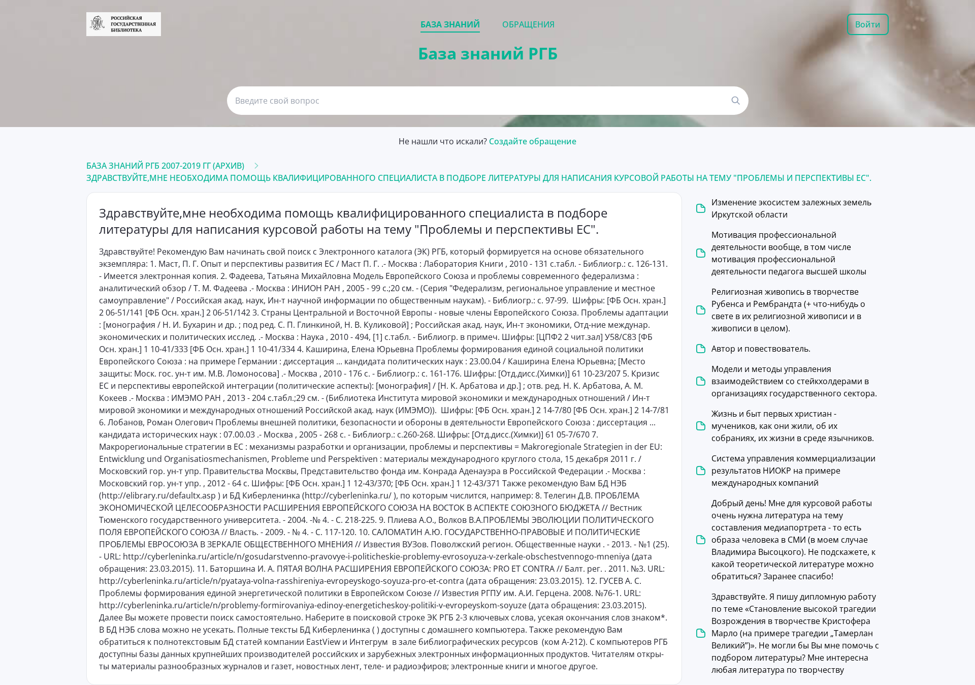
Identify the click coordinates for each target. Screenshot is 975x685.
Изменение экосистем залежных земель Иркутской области (791, 208)
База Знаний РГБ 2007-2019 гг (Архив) (165, 165)
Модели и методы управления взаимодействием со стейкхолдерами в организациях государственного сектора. (794, 381)
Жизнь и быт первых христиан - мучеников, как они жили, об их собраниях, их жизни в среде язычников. (792, 426)
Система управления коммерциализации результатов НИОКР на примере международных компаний (793, 470)
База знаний (450, 24)
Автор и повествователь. (760, 348)
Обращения (528, 24)
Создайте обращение (532, 141)
